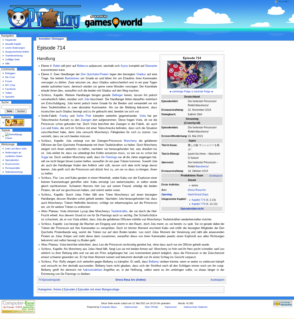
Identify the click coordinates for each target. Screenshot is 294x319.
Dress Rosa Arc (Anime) (131, 279)
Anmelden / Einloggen (51, 38)
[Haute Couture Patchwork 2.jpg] (192, 74)
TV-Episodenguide (49, 279)
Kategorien (45, 289)
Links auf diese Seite (16, 148)
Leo (43, 128)
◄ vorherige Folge (180, 91)
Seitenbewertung (14, 172)
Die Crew (10, 77)
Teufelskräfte (119, 211)
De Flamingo (109, 157)
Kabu (55, 128)
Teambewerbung (14, 55)
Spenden (9, 96)
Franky (64, 115)
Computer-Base (108, 307)
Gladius (141, 74)
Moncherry (130, 140)
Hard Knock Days (198, 194)
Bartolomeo (72, 78)
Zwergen (86, 119)
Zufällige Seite (12, 59)
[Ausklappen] (216, 175)
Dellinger (117, 95)
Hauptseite (10, 40)
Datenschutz (131, 307)
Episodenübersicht (192, 208)
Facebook (10, 89)
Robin (56, 65)
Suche (5, 102)
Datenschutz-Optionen (195, 307)
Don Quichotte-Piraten (94, 74)
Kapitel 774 (198, 199)
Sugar (44, 157)
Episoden (69, 289)
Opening (166, 194)
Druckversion (12, 164)
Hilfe (7, 63)
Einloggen (10, 73)
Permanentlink (12, 168)
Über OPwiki (151, 307)
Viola (142, 115)
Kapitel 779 (198, 203)
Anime (57, 289)
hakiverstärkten (92, 269)
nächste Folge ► (204, 91)
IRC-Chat (10, 85)
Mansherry (201, 166)
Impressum (171, 307)
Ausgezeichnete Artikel (17, 51)
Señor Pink (83, 115)
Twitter (8, 93)
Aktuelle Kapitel (13, 44)
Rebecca (82, 65)
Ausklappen (217, 279)
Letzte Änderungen (15, 48)
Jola (86, 99)
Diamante (151, 65)
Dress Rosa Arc (197, 189)
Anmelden (284, 1)
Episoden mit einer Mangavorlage (98, 289)
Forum (8, 81)
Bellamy (154, 261)
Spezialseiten (12, 160)
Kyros (124, 65)
